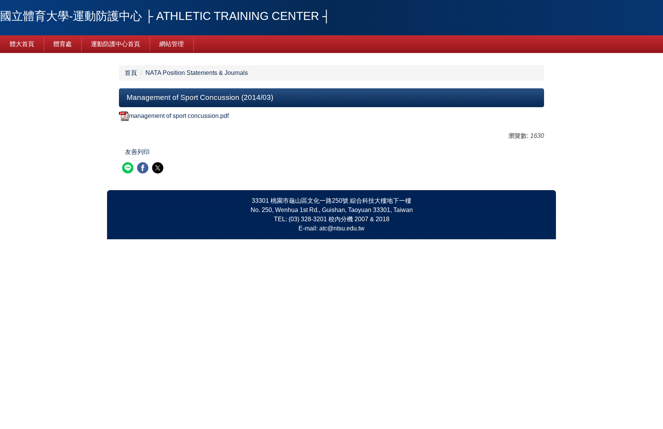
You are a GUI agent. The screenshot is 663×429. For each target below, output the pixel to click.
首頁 (131, 73)
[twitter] (158, 169)
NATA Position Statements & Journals (196, 73)
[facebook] (143, 169)
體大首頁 (22, 44)
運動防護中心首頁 (115, 44)
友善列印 (137, 152)
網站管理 (171, 44)
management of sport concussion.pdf (179, 116)
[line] (128, 169)
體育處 (62, 44)
